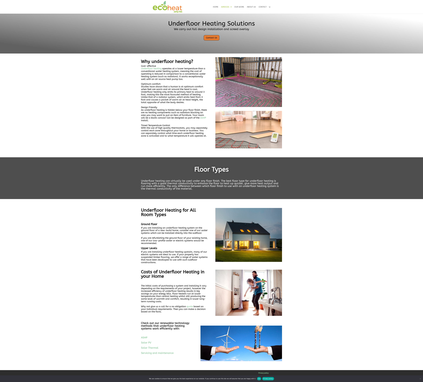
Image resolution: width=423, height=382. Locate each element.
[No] (420, 379)
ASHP (203, 117)
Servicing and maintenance (157, 352)
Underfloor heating (151, 68)
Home (215, 7)
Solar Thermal (149, 347)
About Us (251, 7)
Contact (263, 7)
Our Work (239, 7)
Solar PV (146, 342)
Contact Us (211, 37)
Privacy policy (263, 373)
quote (190, 306)
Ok (259, 378)
